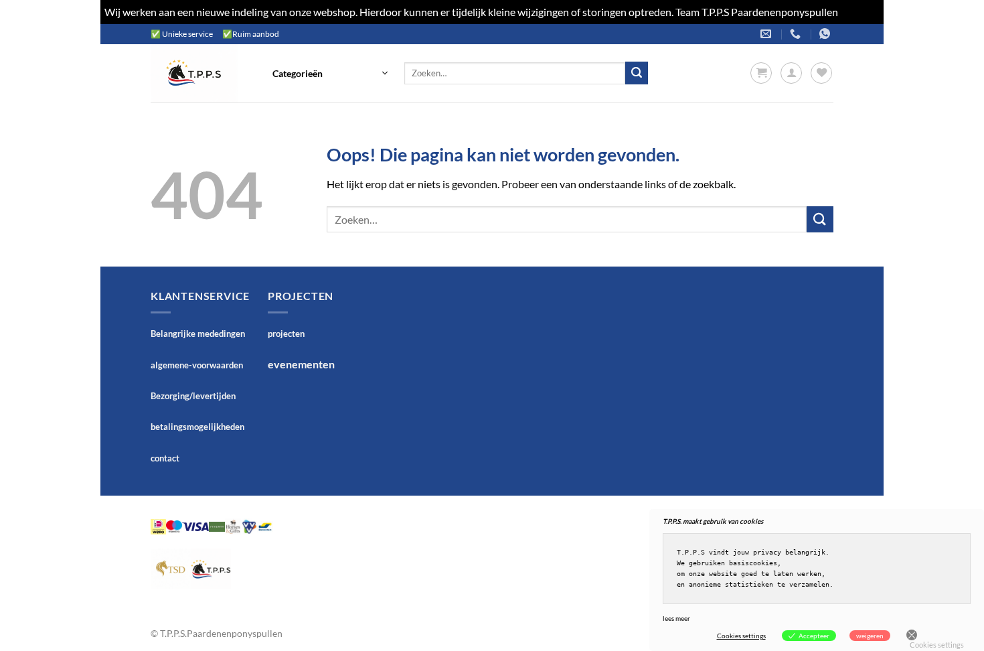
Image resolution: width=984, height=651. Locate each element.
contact (165, 458)
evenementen (301, 364)
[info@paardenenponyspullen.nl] (767, 34)
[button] (330, 73)
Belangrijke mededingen (198, 333)
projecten (286, 333)
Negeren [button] (860, 11)
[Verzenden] (636, 73)
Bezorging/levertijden (193, 395)
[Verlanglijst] (821, 73)
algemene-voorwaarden (197, 365)
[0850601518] (797, 34)
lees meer (676, 618)
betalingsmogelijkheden (197, 426)
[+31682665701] (826, 34)
